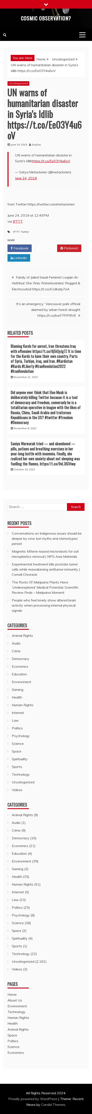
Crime (16, 651)
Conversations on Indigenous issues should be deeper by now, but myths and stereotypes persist (47, 538)
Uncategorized (18, 83)
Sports (17, 767)
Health (17, 697)
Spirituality (20, 759)
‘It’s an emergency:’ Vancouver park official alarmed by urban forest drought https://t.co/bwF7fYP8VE (48, 310)
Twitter (25, 231)
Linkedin (20, 258)
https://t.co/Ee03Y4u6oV (51, 161)
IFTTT (18, 221)
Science (18, 743)
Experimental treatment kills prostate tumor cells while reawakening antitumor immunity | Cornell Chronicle (46, 569)
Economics (20, 666)
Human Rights (22, 705)
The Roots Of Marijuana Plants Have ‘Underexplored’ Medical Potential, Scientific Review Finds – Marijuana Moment (45, 587)
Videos (17, 790)
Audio (16, 643)
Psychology (21, 736)
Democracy (20, 659)
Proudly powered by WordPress (33, 1099)
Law (15, 720)
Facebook (20, 248)
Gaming (17, 689)
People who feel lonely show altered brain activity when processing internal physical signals (44, 605)
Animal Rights (22, 635)
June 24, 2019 (26, 178)
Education (19, 674)
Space (16, 751)
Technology (21, 774)
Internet (18, 713)
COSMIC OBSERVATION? (46, 18)
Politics (17, 728)
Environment (21, 682)
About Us (14, 1000)
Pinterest (70, 248)
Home (12, 994)
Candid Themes (53, 1104)
